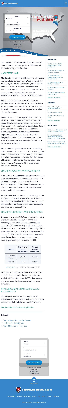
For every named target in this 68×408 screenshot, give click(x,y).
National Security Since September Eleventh (54, 107)
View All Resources (54, 147)
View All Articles (54, 121)
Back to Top (34, 383)
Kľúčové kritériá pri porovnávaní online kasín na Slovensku (57, 130)
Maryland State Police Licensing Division (17, 307)
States (34, 396)
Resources (27, 396)
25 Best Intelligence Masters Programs (56, 88)
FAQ (39, 396)
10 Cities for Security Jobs (13, 323)
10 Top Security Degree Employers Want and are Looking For (55, 65)
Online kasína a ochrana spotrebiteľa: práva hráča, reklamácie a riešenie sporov (56, 136)
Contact (49, 396)
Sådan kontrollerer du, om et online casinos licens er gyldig (57, 142)
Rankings (20, 396)
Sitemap (56, 396)
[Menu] (65, 3)
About (44, 396)
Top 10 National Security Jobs (15, 326)
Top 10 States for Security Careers (17, 320)
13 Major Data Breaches (55, 112)
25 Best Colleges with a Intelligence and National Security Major (55, 77)
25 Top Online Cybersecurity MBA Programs (56, 93)
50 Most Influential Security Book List (56, 116)
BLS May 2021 (10, 267)
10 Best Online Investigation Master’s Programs (56, 71)
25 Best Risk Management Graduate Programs (55, 83)
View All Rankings (54, 98)
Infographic (11, 396)
